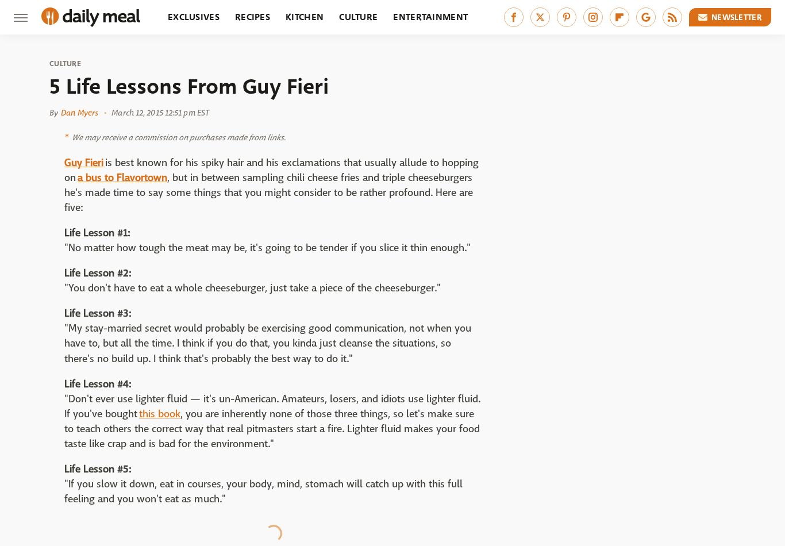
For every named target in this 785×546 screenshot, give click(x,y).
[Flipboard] (619, 17)
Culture (358, 17)
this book (159, 414)
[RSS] (672, 17)
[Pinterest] (566, 17)
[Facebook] (514, 17)
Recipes (252, 17)
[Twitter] (540, 17)
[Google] (646, 17)
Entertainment (430, 17)
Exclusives (194, 17)
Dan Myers (79, 112)
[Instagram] (593, 17)
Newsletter (736, 17)
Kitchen (305, 17)
